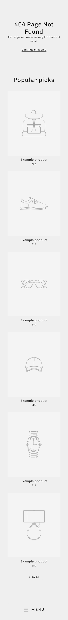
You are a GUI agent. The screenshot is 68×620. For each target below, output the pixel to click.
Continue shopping (34, 49)
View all (34, 576)
